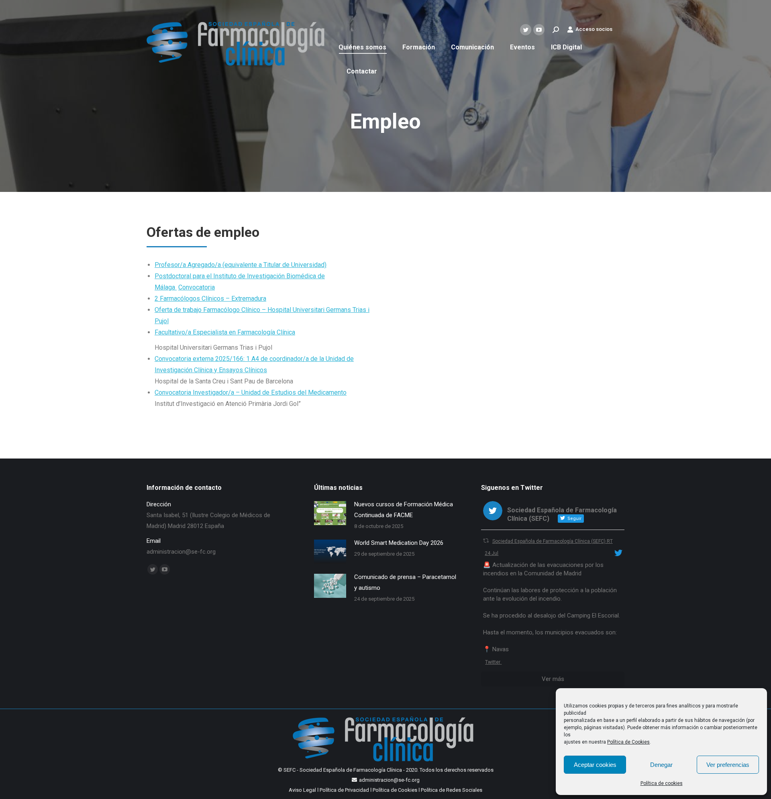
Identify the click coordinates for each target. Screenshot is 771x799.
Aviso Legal (302, 790)
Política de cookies (661, 783)
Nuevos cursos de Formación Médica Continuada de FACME (403, 510)
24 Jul (491, 553)
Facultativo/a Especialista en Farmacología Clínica (225, 332)
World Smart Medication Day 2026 (398, 542)
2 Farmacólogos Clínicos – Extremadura (210, 298)
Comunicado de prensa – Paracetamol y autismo (405, 582)
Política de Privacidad (344, 790)
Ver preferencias (727, 764)
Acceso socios (593, 29)
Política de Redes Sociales (451, 790)
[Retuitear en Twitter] (486, 541)
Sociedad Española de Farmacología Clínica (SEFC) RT (552, 541)
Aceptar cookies (595, 764)
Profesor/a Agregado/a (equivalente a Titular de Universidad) (240, 265)
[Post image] (330, 513)
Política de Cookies (628, 742)
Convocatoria (196, 287)
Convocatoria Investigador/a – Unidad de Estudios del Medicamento (251, 392)
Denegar (661, 764)
